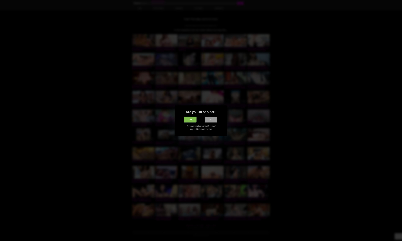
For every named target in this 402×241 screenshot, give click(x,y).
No (211, 119)
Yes (190, 119)
